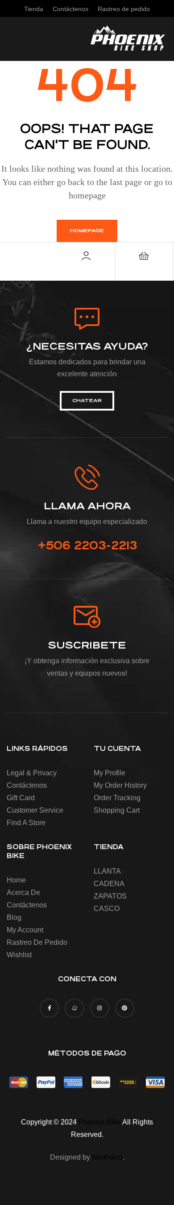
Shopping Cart (117, 810)
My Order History (120, 785)
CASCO (107, 908)
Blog (14, 917)
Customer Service (35, 810)
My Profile (109, 773)
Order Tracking (117, 798)
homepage (87, 231)
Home (16, 880)
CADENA (109, 883)
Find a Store (26, 822)
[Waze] (74, 1008)
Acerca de (23, 892)
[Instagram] (99, 1008)
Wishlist (19, 955)
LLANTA (107, 871)
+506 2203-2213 (87, 545)
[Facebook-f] (49, 1008)
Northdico (107, 1157)
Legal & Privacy (32, 773)
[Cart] (144, 255)
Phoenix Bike (100, 1122)
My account (25, 930)
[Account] (86, 255)
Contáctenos (27, 785)
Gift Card (21, 798)
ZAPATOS (110, 896)
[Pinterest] (124, 1008)
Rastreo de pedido (37, 942)
